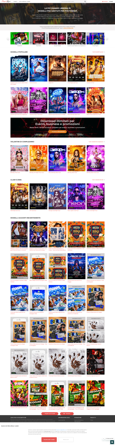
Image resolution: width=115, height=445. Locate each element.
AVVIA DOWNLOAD (68, 28)
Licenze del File (61, 420)
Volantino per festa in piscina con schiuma (57, 313)
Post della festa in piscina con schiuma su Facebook (75, 313)
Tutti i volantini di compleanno (96, 141)
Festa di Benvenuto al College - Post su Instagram (38, 345)
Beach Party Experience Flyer (94, 114)
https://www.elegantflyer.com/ (61, 429)
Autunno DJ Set (90, 82)
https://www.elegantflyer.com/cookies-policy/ (58, 431)
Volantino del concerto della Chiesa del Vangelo (19, 83)
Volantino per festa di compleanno (18, 114)
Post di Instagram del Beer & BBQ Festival (18, 281)
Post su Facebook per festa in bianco (94, 345)
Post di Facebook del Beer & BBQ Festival (57, 281)
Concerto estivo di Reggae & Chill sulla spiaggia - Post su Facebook (38, 408)
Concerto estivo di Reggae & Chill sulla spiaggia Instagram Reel (57, 408)
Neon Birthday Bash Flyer (74, 114)
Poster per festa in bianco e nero (56, 375)
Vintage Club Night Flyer (54, 210)
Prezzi (91, 420)
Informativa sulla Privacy (36, 434)
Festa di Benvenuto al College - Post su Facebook (76, 345)
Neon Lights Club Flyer (73, 210)
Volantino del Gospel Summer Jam (18, 407)
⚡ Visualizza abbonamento (57, 131)
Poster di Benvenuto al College (94, 312)
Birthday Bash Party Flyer (93, 172)
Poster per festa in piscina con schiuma (17, 313)
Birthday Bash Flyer (72, 172)
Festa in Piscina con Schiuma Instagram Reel (37, 313)
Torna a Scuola (33, 82)
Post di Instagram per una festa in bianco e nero (18, 376)
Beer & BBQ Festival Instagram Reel (38, 280)
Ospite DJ (51, 82)
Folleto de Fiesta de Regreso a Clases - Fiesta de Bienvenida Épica (57, 249)
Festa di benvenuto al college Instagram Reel (17, 345)
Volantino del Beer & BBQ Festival (95, 248)
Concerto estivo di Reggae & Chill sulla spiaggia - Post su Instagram (76, 408)
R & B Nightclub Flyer (73, 82)
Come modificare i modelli (24, 1)
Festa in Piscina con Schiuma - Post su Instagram (95, 281)
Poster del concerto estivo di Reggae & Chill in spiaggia (94, 408)
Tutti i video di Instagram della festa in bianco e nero (38, 376)
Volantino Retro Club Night (36, 114)
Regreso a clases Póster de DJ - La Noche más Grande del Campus (38, 249)
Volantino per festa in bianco (74, 375)
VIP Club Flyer (33, 210)
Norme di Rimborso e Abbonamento (78, 421)
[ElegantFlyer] (6, 1)
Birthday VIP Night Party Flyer (37, 172)
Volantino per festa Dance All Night (57, 114)
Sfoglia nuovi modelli (50, 413)
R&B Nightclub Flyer (15, 210)
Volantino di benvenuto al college (57, 344)
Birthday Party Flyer (15, 172)
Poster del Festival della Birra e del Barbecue (76, 249)
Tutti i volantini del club (97, 179)
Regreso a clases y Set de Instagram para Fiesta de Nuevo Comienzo (19, 249)
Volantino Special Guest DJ (93, 375)
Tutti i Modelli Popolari (97, 52)
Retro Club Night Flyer (92, 210)
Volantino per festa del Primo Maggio (75, 281)
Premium (106, 1)
